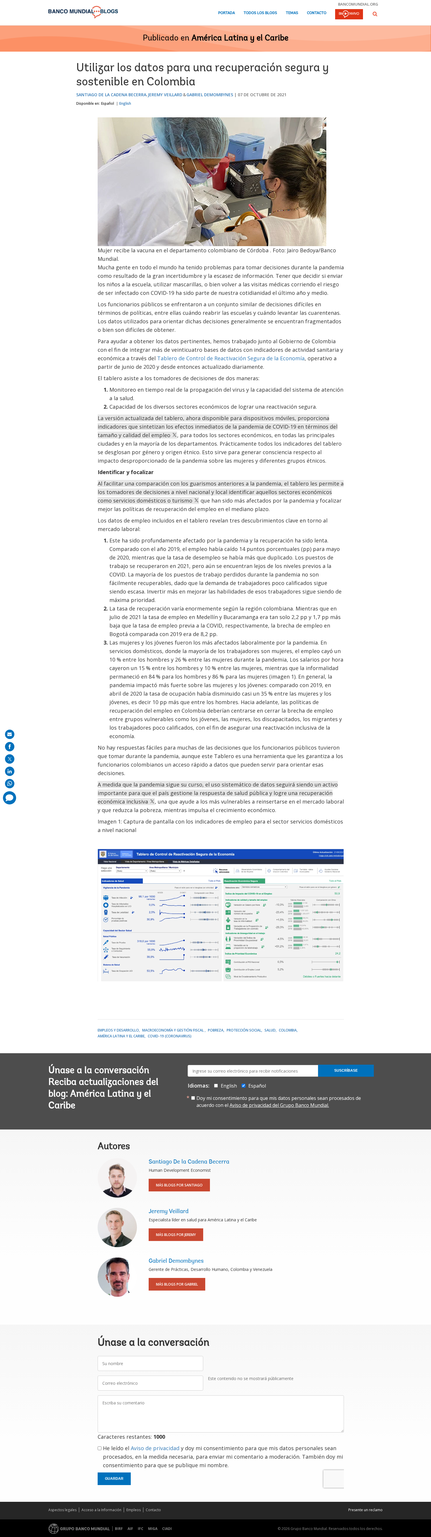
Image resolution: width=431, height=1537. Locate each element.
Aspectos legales (62, 1509)
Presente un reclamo (365, 1509)
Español (107, 103)
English (125, 103)
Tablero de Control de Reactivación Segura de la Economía (231, 358)
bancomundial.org (358, 4)
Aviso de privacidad (155, 1448)
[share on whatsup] (9, 783)
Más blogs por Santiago (179, 1185)
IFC (140, 1528)
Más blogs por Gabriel (177, 1284)
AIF (130, 1528)
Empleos (133, 1509)
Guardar (114, 1479)
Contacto (316, 13)
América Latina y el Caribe (240, 38)
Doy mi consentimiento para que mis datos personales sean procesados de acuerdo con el (278, 1101)
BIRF (119, 1528)
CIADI (167, 1528)
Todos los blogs (260, 13)
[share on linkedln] (9, 771)
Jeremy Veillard (165, 94)
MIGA (152, 1528)
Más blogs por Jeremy (176, 1234)
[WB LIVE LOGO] (349, 15)
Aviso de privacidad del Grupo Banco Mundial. (279, 1105)
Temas (292, 13)
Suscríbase (346, 1070)
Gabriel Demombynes (209, 94)
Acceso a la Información (101, 1509)
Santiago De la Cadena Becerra (111, 94)
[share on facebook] (9, 746)
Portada (226, 13)
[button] (375, 13)
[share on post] (9, 759)
